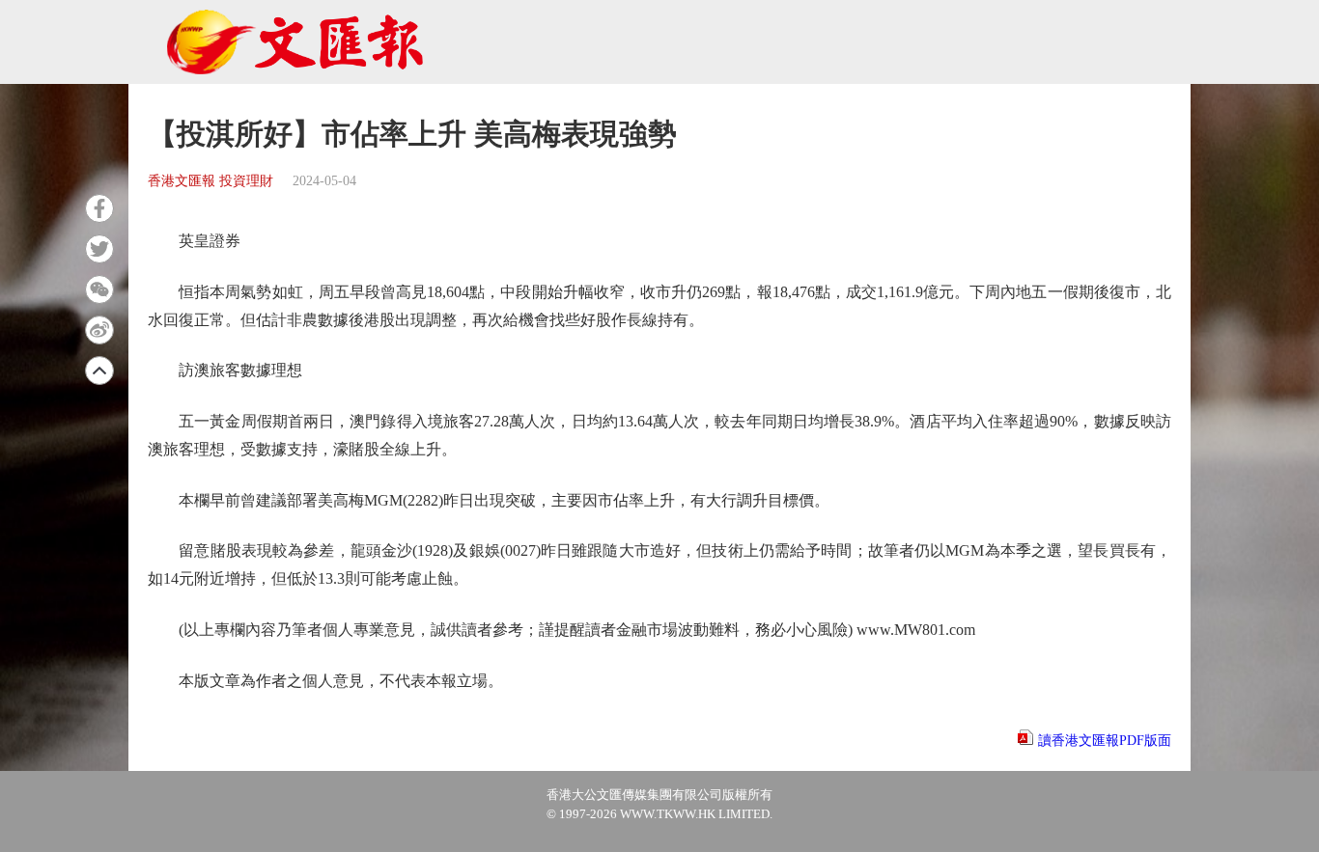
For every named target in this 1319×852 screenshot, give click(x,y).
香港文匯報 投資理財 (210, 181)
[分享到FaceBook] (99, 208)
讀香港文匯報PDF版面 (1104, 740)
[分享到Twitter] (99, 248)
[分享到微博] (99, 330)
